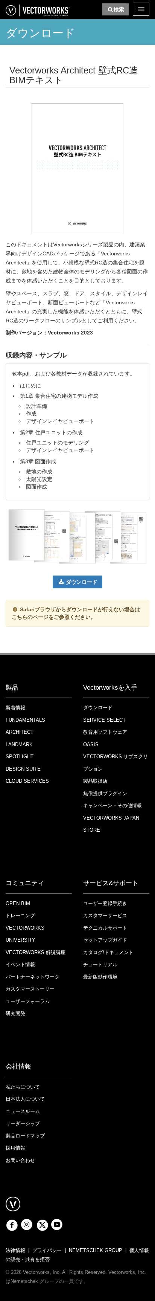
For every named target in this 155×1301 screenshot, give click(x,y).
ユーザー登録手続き (105, 903)
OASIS (91, 744)
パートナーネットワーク (32, 977)
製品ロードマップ (25, 1136)
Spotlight (19, 756)
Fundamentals (25, 720)
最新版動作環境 (100, 977)
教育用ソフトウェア (105, 732)
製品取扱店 (95, 781)
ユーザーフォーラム (28, 1001)
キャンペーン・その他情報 (112, 805)
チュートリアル (100, 964)
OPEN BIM (18, 903)
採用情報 (15, 1148)
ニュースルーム (23, 1111)
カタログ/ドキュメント (108, 952)
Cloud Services (27, 781)
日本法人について (25, 1099)
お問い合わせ (20, 1160)
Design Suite (23, 769)
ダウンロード (81, 582)
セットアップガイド (105, 940)
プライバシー (47, 1250)
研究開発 (15, 1013)
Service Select (104, 720)
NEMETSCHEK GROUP (95, 1250)
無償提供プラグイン (105, 793)
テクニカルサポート (105, 928)
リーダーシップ (23, 1123)
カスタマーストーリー (30, 989)
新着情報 (15, 707)
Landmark (19, 744)
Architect (19, 732)
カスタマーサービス (105, 915)
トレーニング (20, 915)
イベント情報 (20, 964)
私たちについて (23, 1087)
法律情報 (15, 1250)
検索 (119, 9)
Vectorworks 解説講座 (35, 952)
